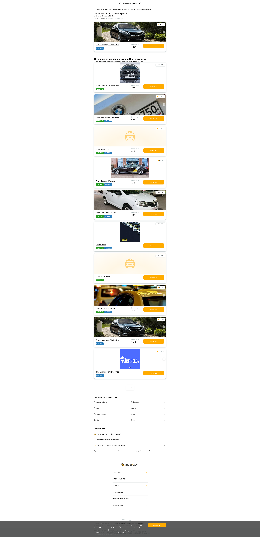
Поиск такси (107, 9)
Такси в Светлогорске (120, 9)
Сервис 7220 (101, 245)
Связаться (153, 46)
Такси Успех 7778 (102, 149)
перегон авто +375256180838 (107, 86)
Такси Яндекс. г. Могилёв (105, 181)
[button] (128, 40)
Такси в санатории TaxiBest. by (107, 45)
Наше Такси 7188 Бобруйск (106, 213)
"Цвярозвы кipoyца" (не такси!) (107, 117)
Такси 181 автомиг (103, 276)
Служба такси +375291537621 (107, 372)
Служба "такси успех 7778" (106, 308)
